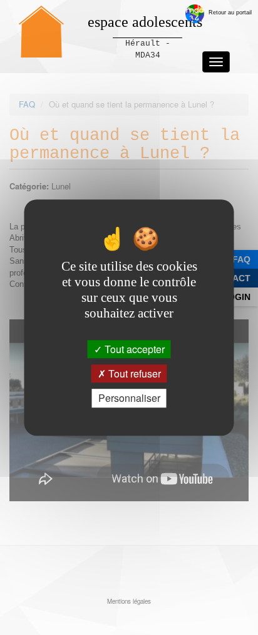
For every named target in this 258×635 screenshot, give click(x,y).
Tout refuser (133, 373)
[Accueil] (41, 32)
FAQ (241, 259)
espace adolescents (145, 22)
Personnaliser (129, 398)
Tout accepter (133, 349)
